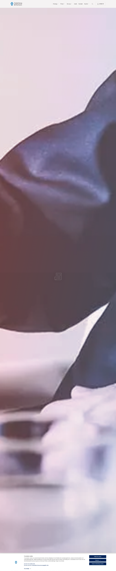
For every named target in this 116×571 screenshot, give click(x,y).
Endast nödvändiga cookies (98, 563)
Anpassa (97, 560)
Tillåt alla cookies (97, 556)
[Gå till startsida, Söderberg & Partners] (16, 4)
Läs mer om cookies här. (29, 563)
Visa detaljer (26, 568)
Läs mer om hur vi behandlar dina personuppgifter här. (36, 565)
